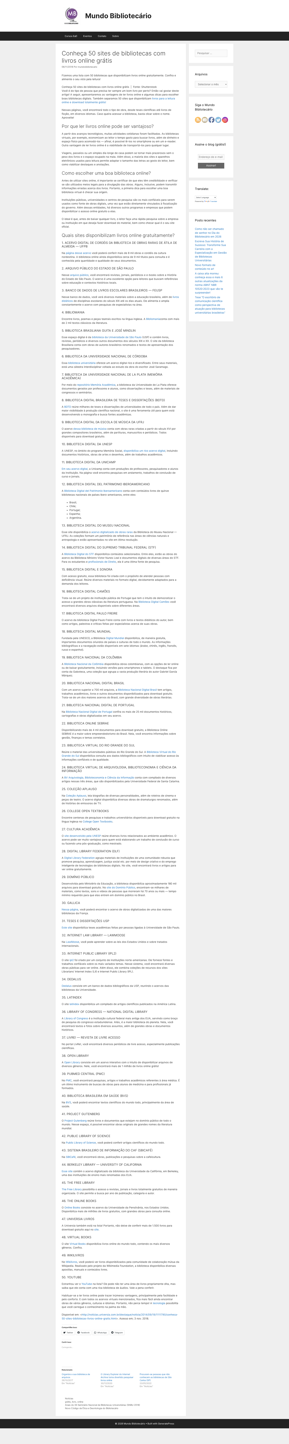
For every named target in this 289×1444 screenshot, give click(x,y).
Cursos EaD (71, 36)
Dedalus (67, 985)
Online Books (72, 1207)
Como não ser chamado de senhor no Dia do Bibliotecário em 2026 (209, 232)
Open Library (72, 1062)
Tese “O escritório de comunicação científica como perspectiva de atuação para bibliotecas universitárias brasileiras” (210, 305)
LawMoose (72, 941)
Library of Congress (76, 1018)
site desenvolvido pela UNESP (82, 835)
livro (74, 1401)
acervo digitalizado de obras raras (112, 532)
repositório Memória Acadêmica (96, 384)
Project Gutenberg (75, 1120)
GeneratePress (166, 1423)
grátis (68, 1401)
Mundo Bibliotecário (118, 16)
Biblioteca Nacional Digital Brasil (137, 689)
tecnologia (159, 1303)
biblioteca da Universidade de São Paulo (116, 337)
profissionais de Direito (102, 561)
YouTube (86, 1283)
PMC (69, 1080)
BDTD (67, 406)
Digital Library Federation (79, 857)
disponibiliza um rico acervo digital (144, 450)
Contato (102, 36)
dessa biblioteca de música (90, 428)
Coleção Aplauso (76, 795)
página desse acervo (78, 253)
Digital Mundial (115, 638)
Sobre (115, 36)
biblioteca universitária (82, 362)
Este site (67, 927)
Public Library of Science (81, 1142)
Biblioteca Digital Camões (153, 601)
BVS (68, 1102)
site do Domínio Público (121, 887)
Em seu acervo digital (75, 468)
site (96, 1229)
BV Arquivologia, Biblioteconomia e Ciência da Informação (99, 777)
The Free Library (72, 1189)
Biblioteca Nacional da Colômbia (84, 664)
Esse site (67, 1171)
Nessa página (70, 909)
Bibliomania (153, 318)
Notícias (69, 1398)
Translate (213, 201)
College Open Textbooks (97, 821)
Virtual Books (78, 1243)
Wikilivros (71, 1261)
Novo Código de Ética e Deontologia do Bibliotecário (91, 1408)
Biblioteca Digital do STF (79, 554)
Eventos (87, 36)
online (80, 1401)
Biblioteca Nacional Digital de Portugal (89, 711)
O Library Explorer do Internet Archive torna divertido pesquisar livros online (117, 1377)
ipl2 (72, 960)
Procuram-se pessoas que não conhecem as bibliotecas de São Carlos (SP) (156, 1377)
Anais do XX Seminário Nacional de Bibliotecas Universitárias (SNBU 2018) (102, 1405)
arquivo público (79, 275)
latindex (74, 1004)
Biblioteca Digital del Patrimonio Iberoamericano (93, 490)
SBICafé (71, 1156)
